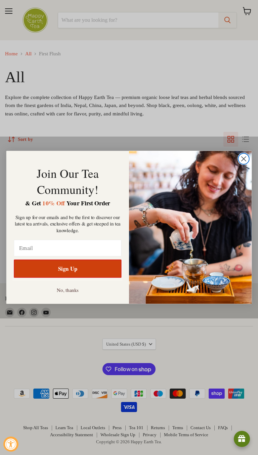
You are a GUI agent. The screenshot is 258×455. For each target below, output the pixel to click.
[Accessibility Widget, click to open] (10, 444)
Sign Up (67, 269)
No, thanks (68, 290)
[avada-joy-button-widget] (242, 439)
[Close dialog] (243, 158)
